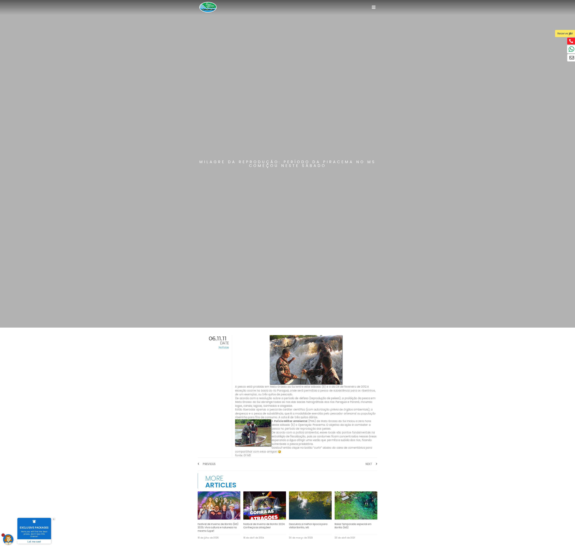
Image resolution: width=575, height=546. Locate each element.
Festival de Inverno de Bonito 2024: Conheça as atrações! (264, 525)
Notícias (224, 347)
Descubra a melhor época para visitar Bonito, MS (308, 525)
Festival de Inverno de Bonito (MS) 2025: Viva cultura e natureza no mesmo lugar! (218, 527)
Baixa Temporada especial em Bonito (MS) (353, 525)
